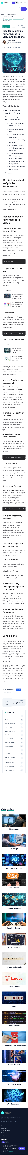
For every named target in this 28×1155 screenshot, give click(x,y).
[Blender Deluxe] (4, 2)
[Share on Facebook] (8, 47)
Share (18, 689)
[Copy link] (19, 47)
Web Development (11, 14)
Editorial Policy (5, 1135)
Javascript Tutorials (8, 16)
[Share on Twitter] (10, 47)
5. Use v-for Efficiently (16, 145)
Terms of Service (5, 1130)
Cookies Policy (5, 1132)
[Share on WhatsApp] (13, 47)
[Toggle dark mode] (21, 2)
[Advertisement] (14, 791)
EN (13, 2)
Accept (22, 1148)
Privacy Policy (4, 1128)
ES (17, 2)
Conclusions (9, 173)
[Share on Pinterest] (16, 47)
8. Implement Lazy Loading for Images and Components (17, 161)
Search (24, 9)
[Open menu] (25, 2)
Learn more (10, 1151)
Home (2, 14)
